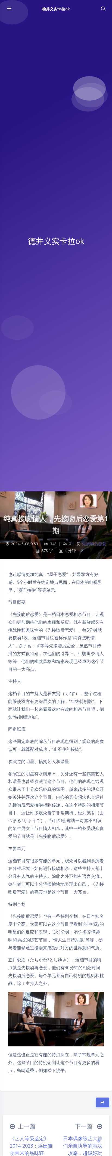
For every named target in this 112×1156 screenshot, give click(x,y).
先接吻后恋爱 (94, 543)
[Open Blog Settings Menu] (98, 1140)
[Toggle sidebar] (9, 8)
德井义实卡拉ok (56, 8)
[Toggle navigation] (103, 8)
